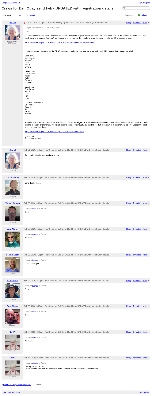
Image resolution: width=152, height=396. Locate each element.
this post (35, 208)
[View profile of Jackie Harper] (12, 193)
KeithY (13, 332)
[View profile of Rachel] (12, 38)
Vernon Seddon (12, 203)
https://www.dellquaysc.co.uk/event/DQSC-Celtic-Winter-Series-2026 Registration (59, 42)
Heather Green (12, 255)
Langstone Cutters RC (11, 3)
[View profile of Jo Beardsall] (12, 296)
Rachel (13, 22)
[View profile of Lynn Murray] (12, 245)
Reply (128, 22)
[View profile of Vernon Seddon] (12, 219)
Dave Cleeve (12, 306)
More (144, 22)
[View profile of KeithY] (12, 348)
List (19, 15)
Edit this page (143, 392)
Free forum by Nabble (11, 392)
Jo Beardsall (12, 280)
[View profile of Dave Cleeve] (12, 322)
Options (144, 15)
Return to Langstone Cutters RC (17, 385)
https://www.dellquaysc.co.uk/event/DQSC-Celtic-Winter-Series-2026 (54, 131)
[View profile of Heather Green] (12, 271)
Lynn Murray (12, 229)
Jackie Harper (12, 177)
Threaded (31, 15)
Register (146, 3)
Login (139, 3)
